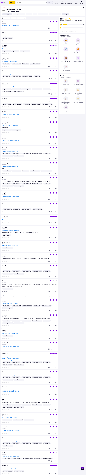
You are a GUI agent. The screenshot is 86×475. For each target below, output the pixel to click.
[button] (5, 291)
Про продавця (65, 14)
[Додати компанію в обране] (83, 7)
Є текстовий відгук (21, 18)
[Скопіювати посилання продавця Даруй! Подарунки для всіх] (80, 7)
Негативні (13, 18)
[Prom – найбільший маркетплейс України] (4, 2)
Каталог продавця (7, 14)
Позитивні (7, 18)
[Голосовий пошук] (46, 2)
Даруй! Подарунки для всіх (13, 9)
